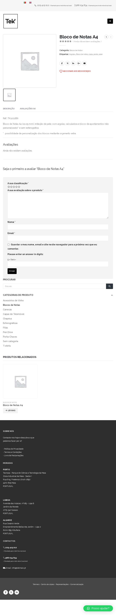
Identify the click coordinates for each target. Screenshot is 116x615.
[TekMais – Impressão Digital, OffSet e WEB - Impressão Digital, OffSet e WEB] (10, 21)
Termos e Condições (13, 452)
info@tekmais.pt (19, 568)
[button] (98, 608)
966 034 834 (82, 5)
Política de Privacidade (13, 449)
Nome (11, 222)
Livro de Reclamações (13, 455)
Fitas (5, 327)
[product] (20, 381)
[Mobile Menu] (110, 21)
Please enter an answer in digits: (25, 254)
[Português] (26, 2)
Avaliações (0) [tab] (27, 108)
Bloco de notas (82, 54)
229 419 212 (43, 5)
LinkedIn (73, 63)
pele (100, 54)
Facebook (62, 63)
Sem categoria (10, 341)
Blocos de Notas (75, 50)
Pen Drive (8, 332)
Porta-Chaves (10, 337)
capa (91, 54)
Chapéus (7, 318)
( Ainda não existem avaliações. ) (87, 41)
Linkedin (16, 592)
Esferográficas (10, 323)
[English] (30, 2)
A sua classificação (18, 183)
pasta (95, 54)
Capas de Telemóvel (13, 314)
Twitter (67, 63)
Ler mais (11, 410)
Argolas (72, 54)
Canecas (7, 309)
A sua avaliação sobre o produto (25, 190)
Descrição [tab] (9, 108)
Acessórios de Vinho (13, 300)
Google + (78, 63)
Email (84, 63)
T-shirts (7, 346)
